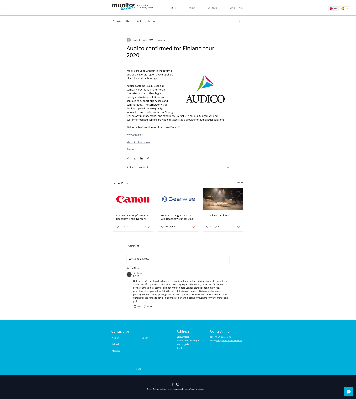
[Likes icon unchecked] (135, 306)
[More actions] (227, 40)
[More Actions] (227, 274)
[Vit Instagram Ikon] (177, 384)
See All (240, 182)
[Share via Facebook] (128, 158)
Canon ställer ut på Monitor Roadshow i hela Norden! (132, 217)
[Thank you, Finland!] (223, 199)
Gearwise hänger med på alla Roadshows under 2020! (177, 217)
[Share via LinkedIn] (141, 158)
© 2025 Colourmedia (155, 389)
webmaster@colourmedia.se (192, 389)
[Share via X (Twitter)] (134, 158)
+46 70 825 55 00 (222, 336)
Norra (129, 21)
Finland (151, 21)
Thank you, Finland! (217, 215)
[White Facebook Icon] (173, 384)
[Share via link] (148, 158)
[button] (192, 8)
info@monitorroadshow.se (229, 340)
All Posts (117, 21)
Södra (140, 21)
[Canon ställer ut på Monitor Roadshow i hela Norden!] (133, 199)
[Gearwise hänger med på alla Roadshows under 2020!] (178, 199)
